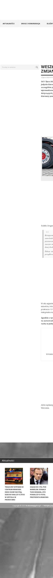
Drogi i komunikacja (30, 24)
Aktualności (9, 24)
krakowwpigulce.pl (33, 506)
